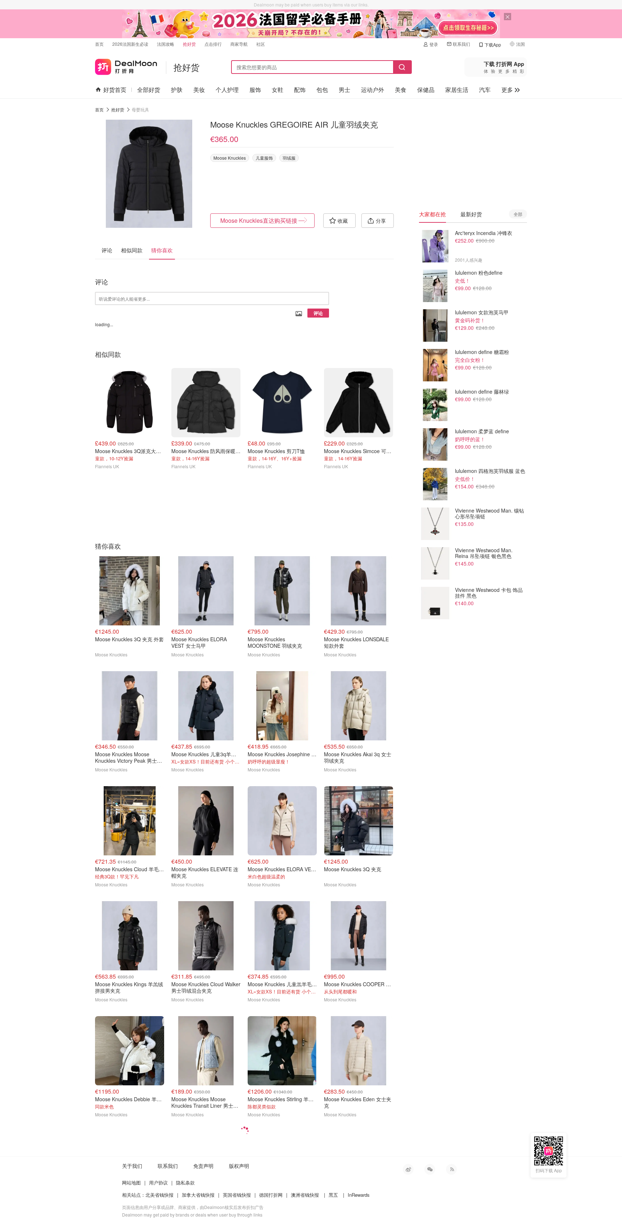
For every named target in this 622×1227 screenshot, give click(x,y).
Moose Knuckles (229, 158)
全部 (518, 214)
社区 (260, 44)
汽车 (485, 89)
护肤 (176, 89)
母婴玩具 (140, 109)
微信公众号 (429, 1169)
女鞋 (277, 89)
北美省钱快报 (159, 1194)
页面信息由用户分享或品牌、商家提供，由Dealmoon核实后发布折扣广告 (192, 1207)
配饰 (300, 89)
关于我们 (132, 1165)
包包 (322, 89)
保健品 (425, 89)
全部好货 (148, 89)
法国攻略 (165, 44)
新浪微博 (408, 1169)
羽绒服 (289, 158)
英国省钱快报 (237, 1194)
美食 (400, 89)
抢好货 (189, 44)
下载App (492, 44)
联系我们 (461, 44)
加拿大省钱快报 (198, 1194)
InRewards (359, 1194)
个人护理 (227, 89)
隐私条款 (185, 1182)
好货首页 (114, 89)
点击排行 (213, 44)
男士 (344, 89)
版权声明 (239, 1165)
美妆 (199, 89)
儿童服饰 (264, 158)
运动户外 (372, 89)
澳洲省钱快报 (305, 1194)
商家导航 (239, 44)
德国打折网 (271, 1194)
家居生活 (456, 89)
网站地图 (131, 1182)
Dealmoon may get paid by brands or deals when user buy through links (192, 1215)
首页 (99, 44)
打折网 (126, 65)
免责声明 (203, 1165)
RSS (451, 1169)
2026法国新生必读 (130, 44)
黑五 (333, 1194)
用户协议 (158, 1182)
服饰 (255, 89)
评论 (318, 313)
